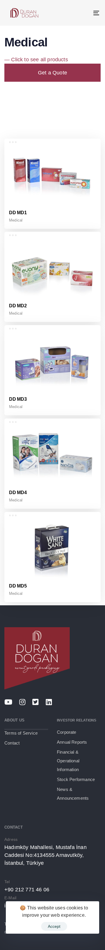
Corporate (66, 732)
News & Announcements (73, 794)
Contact (12, 742)
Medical (15, 220)
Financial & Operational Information (68, 760)
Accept (54, 926)
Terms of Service (21, 733)
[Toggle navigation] (83, 13)
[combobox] (52, 105)
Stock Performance (76, 779)
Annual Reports (72, 742)
